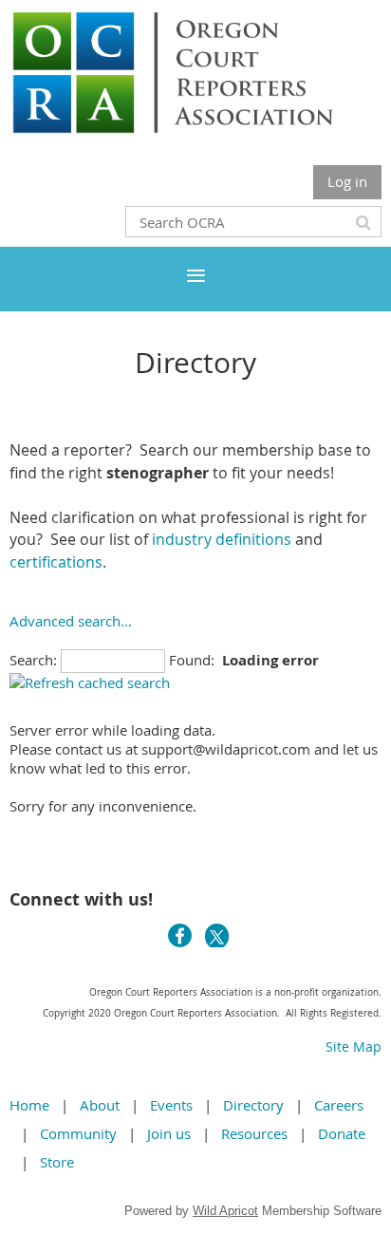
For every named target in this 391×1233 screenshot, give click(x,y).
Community (78, 1133)
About (100, 1104)
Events (171, 1104)
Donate (341, 1133)
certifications (55, 561)
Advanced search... (70, 620)
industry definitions (219, 539)
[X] (217, 935)
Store (57, 1161)
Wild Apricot (225, 1211)
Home (29, 1104)
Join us (169, 1133)
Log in (347, 181)
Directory (253, 1104)
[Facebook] (180, 935)
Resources (254, 1133)
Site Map (354, 1046)
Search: (33, 659)
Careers (338, 1104)
